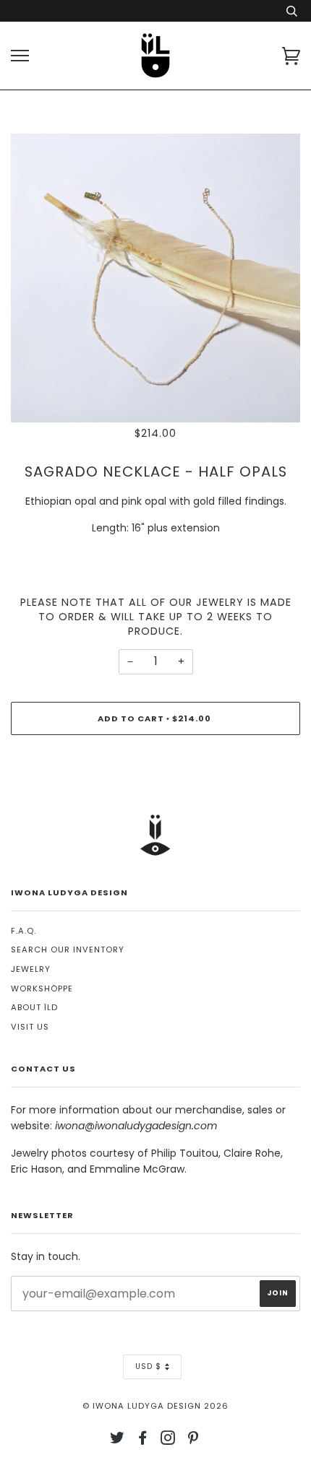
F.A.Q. (23, 931)
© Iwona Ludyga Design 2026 (155, 1406)
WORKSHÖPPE (42, 988)
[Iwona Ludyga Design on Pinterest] (193, 1440)
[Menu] (20, 56)
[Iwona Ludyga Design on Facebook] (142, 1440)
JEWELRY (31, 969)
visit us (30, 1027)
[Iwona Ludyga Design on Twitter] (117, 1440)
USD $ (148, 1366)
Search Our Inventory (67, 949)
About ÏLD (34, 1007)
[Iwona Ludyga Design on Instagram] (168, 1440)
